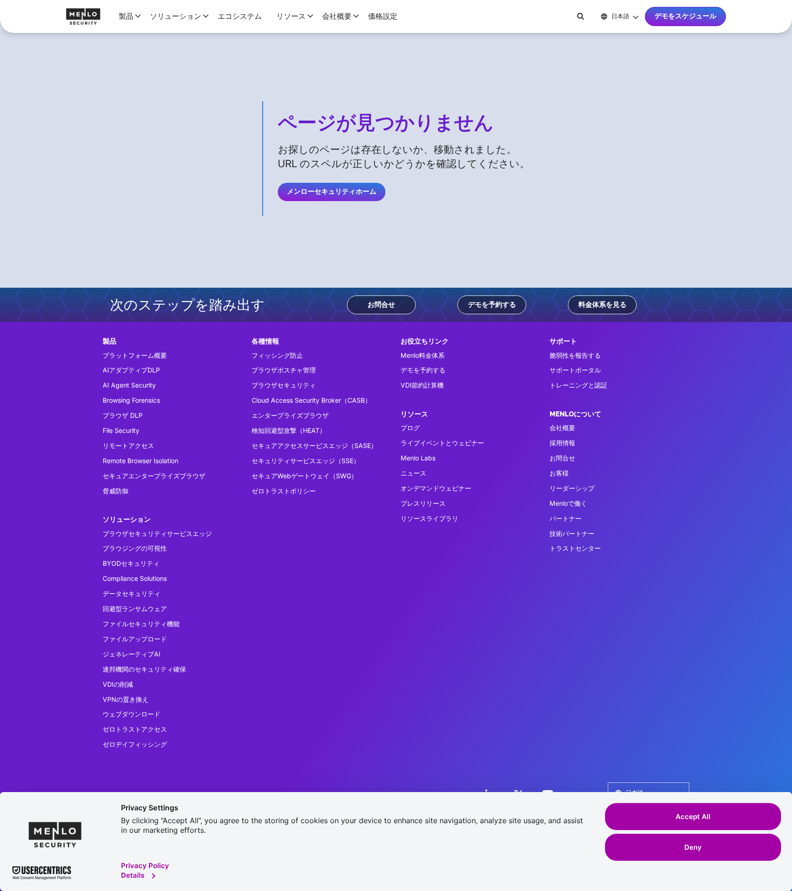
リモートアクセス (128, 445)
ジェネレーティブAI (131, 654)
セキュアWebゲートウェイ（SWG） (305, 476)
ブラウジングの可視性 (135, 548)
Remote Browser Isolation (140, 461)
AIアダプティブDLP (131, 370)
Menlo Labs (418, 458)
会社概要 (562, 428)
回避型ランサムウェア (135, 608)
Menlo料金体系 (423, 355)
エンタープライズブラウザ (290, 415)
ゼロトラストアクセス (135, 729)
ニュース (413, 473)
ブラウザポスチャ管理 (284, 370)
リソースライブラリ (429, 518)
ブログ (410, 428)
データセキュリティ (131, 593)
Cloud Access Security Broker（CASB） (311, 400)
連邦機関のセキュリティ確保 (144, 669)
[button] (127, 16)
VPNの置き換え (125, 699)
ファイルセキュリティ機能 (141, 624)
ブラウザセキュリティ (284, 385)
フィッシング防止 (277, 355)
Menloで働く (568, 503)
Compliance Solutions (135, 578)
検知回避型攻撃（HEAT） (289, 430)
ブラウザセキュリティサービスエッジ (157, 533)
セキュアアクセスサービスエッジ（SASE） (314, 445)
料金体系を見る (602, 305)
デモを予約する (492, 305)
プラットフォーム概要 (135, 355)
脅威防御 (115, 491)
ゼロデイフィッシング (135, 744)
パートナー (566, 518)
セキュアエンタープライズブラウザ (154, 476)
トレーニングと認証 (578, 385)
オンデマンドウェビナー (436, 488)
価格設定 (382, 16)
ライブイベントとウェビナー (442, 443)
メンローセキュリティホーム (331, 191)
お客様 (559, 473)
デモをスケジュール (685, 16)
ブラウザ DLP (123, 415)
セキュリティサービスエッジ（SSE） (306, 461)
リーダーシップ (572, 488)
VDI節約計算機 (422, 385)
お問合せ (381, 305)
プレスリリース (423, 503)
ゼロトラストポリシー (284, 491)
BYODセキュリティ (131, 563)
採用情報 (562, 443)
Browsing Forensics (131, 400)
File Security (121, 430)
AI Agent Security (129, 385)
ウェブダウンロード (131, 714)
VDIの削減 (118, 684)
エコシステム (240, 16)
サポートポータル (575, 370)
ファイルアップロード (135, 639)
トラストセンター (575, 548)
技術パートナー (572, 533)
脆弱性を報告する (575, 355)
